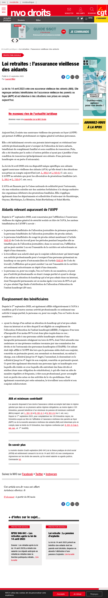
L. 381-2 (45, 173)
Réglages (94, 594)
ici (20, 460)
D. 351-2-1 (39, 413)
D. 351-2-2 (50, 413)
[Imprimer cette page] (77, 77)
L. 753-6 (16, 179)
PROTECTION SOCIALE (12, 55)
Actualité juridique (7, 19)
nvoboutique (28, 2)
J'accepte (61, 594)
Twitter (39, 474)
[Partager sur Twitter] (68, 77)
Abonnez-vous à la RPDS (94, 125)
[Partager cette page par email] (72, 77)
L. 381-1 (5, 179)
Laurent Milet (10, 79)
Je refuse (77, 594)
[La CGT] (102, 10)
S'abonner (101, 19)
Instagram (51, 474)
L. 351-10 (28, 413)
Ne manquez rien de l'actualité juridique (33, 114)
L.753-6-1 (55, 173)
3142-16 (7, 240)
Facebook (27, 474)
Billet (38, 20)
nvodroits (14, 2)
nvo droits (30, 14)
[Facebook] (78, 19)
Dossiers (21, 20)
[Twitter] (82, 19)
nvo (4, 2)
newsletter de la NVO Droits (35, 120)
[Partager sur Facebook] (63, 77)
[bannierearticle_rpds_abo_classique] (94, 86)
